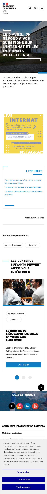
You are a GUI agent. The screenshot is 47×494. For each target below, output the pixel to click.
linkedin (27, 406)
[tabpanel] (23, 325)
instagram (19, 406)
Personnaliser (23, 472)
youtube (35, 406)
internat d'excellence (13, 245)
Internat (32, 245)
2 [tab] (23, 377)
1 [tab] (17, 377)
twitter (11, 406)
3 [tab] (30, 377)
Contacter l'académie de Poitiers (23, 426)
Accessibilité (35, 8)
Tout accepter (23, 487)
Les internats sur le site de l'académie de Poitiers (23, 187)
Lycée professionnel (16, 313)
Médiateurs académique (12, 433)
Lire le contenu (23, 365)
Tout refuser (23, 479)
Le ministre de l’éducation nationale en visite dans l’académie (22, 335)
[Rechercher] (30, 8)
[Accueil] (10, 8)
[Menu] (41, 8)
